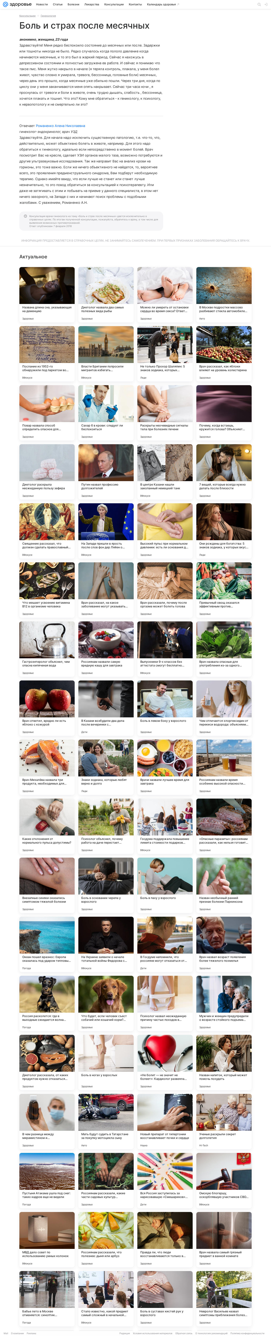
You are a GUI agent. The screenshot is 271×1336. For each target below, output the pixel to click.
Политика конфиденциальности (247, 1333)
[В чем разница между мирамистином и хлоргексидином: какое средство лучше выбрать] (47, 1121)
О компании (17, 1333)
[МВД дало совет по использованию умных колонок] (47, 1239)
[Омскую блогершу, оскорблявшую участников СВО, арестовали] (224, 1180)
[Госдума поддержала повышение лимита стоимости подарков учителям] (165, 826)
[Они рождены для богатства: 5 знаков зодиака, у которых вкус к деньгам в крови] (224, 531)
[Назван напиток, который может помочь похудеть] (224, 1062)
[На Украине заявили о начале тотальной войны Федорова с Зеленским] (106, 944)
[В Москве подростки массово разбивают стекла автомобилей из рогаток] (224, 294)
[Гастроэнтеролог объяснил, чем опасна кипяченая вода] (47, 649)
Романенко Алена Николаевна (60, 126)
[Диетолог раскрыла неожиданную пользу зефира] (47, 472)
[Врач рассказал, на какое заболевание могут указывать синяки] (106, 590)
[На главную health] (20, 4)
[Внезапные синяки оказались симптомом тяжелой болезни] (47, 885)
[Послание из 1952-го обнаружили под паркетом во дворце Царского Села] (47, 353)
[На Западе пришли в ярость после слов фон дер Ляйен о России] (106, 531)
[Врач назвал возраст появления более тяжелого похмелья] (224, 944)
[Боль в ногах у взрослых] (106, 1062)
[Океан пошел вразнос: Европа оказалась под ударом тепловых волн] (47, 944)
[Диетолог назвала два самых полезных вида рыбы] (106, 294)
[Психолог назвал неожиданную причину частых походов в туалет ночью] (165, 1003)
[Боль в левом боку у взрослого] (165, 708)
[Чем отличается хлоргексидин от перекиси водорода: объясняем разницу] (224, 708)
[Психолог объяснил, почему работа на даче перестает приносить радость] (106, 826)
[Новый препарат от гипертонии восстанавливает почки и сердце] (165, 1121)
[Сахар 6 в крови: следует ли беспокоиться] (106, 413)
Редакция (124, 1333)
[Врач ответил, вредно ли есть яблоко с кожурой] (47, 708)
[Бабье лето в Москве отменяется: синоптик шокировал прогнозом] (47, 1298)
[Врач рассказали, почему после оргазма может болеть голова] (165, 590)
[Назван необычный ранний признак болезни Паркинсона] (224, 885)
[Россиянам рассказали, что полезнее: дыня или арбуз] (106, 1239)
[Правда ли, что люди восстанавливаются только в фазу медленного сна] (165, 1239)
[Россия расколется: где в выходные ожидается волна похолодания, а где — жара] (47, 1003)
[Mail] (5, 4)
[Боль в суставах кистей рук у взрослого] (165, 1298)
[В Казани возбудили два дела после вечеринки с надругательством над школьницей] (106, 708)
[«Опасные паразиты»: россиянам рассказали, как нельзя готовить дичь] (224, 826)
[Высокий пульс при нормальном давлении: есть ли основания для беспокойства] (165, 531)
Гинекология (48, 15)
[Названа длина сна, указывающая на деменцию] (47, 294)
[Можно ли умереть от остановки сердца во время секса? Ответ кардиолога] (165, 294)
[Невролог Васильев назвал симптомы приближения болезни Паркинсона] (224, 1298)
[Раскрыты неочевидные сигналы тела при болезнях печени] (165, 413)
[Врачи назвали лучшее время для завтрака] (165, 767)
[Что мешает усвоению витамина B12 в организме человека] (47, 590)
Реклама (31, 1333)
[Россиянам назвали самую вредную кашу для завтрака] (106, 649)
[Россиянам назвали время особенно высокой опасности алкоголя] (224, 767)
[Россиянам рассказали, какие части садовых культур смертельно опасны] (106, 1180)
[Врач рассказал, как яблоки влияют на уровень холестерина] (224, 353)
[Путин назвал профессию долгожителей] (106, 472)
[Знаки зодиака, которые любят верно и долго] (106, 767)
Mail (6, 1333)
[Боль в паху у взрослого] (165, 885)
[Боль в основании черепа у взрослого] (106, 885)
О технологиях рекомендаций (211, 1333)
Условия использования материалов (152, 1333)
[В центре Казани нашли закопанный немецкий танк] (165, 472)
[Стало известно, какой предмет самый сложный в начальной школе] (106, 1298)
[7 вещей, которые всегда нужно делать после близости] (224, 472)
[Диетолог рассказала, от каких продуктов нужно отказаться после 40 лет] (47, 1062)
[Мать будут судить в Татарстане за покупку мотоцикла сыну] (106, 1121)
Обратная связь (183, 1333)
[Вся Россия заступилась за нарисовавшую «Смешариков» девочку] (165, 1180)
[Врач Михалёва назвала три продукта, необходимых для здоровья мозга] (47, 767)
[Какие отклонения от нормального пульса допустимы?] (47, 826)
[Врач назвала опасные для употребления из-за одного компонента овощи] (224, 649)
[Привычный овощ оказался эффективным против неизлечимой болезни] (224, 590)
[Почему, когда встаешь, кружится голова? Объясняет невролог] (224, 413)
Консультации (27, 15)
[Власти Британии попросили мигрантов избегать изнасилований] (106, 353)
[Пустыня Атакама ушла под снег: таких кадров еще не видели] (47, 1180)
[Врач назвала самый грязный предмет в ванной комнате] (224, 1239)
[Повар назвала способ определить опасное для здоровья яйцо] (47, 413)
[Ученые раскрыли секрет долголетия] (224, 1121)
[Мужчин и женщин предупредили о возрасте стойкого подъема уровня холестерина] (224, 1003)
